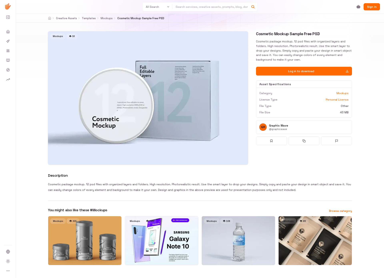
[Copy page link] (304, 141)
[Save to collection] (271, 141)
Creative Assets (66, 18)
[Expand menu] (8, 17)
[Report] (336, 141)
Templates (89, 18)
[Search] (253, 7)
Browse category (340, 211)
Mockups (107, 18)
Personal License (337, 99)
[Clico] (8, 6)
